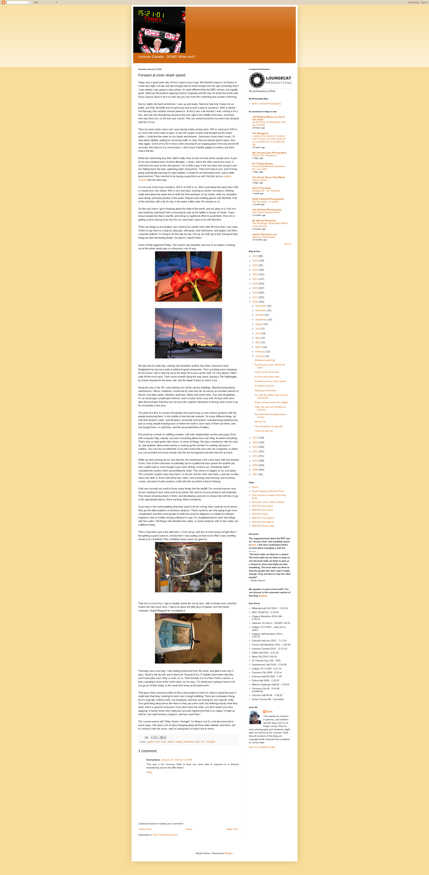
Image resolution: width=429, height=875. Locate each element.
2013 (256, 447)
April (258, 342)
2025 (256, 260)
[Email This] (152, 737)
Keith (270, 711)
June (258, 333)
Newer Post (145, 829)
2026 (256, 256)
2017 (256, 297)
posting (263, 596)
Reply (149, 772)
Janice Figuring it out (264, 234)
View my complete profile (262, 747)
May (258, 337)
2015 (256, 437)
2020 (256, 283)
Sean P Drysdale (261, 188)
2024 (256, 265)
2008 (256, 469)
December (261, 305)
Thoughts (210, 742)
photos (171, 742)
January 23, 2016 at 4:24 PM (176, 759)
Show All (287, 244)
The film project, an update (265, 201)
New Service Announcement (266, 212)
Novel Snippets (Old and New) (268, 491)
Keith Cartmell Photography (266, 103)
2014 (256, 442)
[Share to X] (158, 737)
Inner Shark (160, 742)
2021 (256, 279)
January (260, 356)
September (261, 319)
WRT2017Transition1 (263, 518)
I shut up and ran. (264, 430)
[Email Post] (146, 737)
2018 (256, 292)
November (261, 310)
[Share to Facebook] (161, 737)
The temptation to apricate (269, 426)
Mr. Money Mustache (264, 220)
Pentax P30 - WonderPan (264, 155)
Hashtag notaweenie (266, 390)
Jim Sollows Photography (267, 209)
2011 (255, 456)
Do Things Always (262, 163)
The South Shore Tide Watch (268, 177)
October (260, 315)
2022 (256, 274)
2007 (256, 474)
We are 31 (260, 421)
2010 (256, 460)
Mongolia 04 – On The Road (266, 191)
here (253, 545)
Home (189, 829)
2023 (256, 269)
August (259, 324)
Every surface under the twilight (271, 402)
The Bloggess (260, 133)
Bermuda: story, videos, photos (268, 502)
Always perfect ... (260, 180)
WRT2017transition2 (263, 522)
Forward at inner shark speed (270, 381)
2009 (256, 465)
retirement (189, 742)
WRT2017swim (260, 514)
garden (150, 742)
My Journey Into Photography (269, 152)
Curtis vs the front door (267, 372)
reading (179, 742)
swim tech (200, 742)
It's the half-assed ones (267, 376)
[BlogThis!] (155, 737)
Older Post (232, 829)
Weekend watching (265, 360)
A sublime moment (264, 385)
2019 (256, 288)
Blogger (229, 853)
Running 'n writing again (263, 237)
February (260, 351)
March (259, 347)
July (257, 328)
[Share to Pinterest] (165, 737)
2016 (256, 301)
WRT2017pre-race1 (262, 506)
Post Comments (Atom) (165, 834)
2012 (256, 451)
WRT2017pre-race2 (262, 510)
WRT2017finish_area (263, 525)
